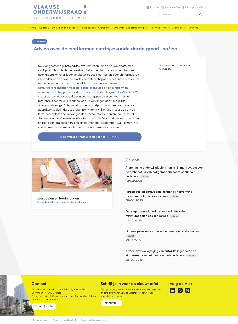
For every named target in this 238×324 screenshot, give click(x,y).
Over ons (193, 27)
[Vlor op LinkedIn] (172, 290)
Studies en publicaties (63, 27)
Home (33, 27)
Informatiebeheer (40, 320)
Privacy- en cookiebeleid (64, 320)
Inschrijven (110, 302)
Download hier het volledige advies (91, 136)
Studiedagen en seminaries (96, 27)
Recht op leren (158, 27)
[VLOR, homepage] (60, 12)
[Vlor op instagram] (180, 290)
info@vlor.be (46, 306)
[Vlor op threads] (187, 290)
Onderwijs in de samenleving (129, 27)
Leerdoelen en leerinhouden (58, 198)
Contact (177, 27)
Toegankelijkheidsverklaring (93, 320)
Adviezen (44, 27)
